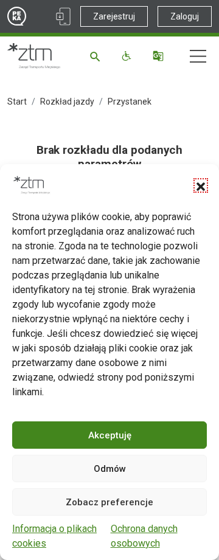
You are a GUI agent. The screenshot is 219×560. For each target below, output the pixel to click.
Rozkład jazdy (67, 101)
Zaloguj (184, 16)
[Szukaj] (97, 55)
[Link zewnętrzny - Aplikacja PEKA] (63, 16)
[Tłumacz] (159, 56)
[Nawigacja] (198, 56)
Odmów (110, 468)
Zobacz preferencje (109, 502)
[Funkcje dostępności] (128, 56)
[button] (201, 185)
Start (17, 101)
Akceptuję (109, 435)
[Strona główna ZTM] (33, 56)
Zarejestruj (114, 16)
